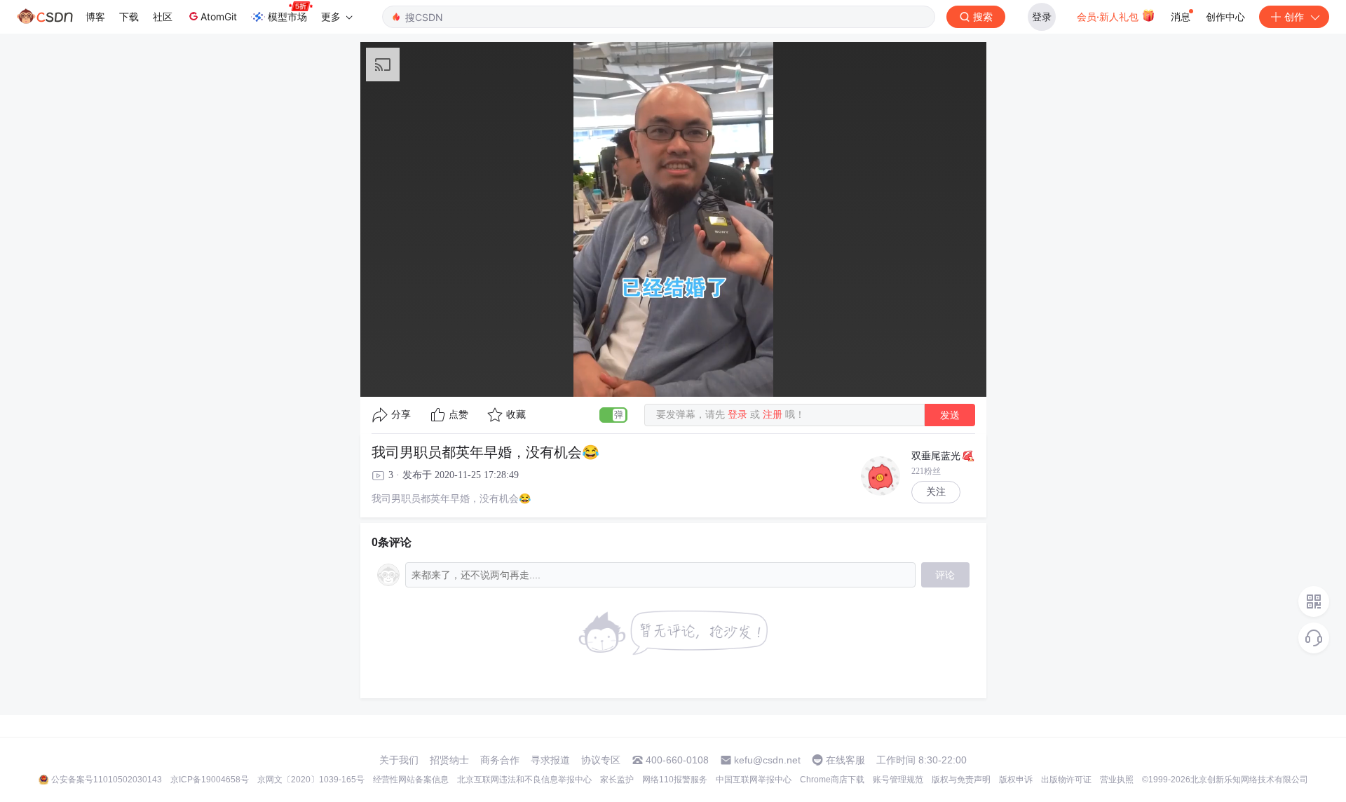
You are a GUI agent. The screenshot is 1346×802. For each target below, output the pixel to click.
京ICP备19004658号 (209, 779)
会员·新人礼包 (1109, 16)
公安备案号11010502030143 (106, 779)
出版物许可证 (1066, 779)
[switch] (613, 415)
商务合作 (499, 760)
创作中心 (1225, 16)
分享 (401, 414)
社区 (162, 16)
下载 (129, 16)
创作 (1294, 16)
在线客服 (845, 760)
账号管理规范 (898, 779)
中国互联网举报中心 (753, 779)
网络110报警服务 (674, 779)
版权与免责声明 (961, 779)
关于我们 (399, 760)
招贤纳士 (449, 760)
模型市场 (287, 16)
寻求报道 (550, 760)
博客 (95, 16)
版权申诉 (1016, 779)
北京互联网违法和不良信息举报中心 (524, 779)
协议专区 (600, 760)
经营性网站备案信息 (411, 779)
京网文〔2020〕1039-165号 (311, 779)
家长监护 (617, 779)
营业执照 (1117, 779)
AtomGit (218, 16)
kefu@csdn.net (767, 760)
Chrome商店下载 (832, 779)
